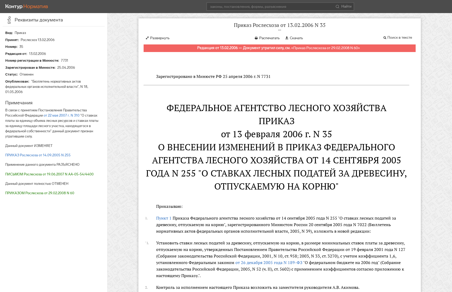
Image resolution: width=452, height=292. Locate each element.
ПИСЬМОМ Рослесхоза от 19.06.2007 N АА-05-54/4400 (49, 174)
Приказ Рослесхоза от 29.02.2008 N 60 (325, 48)
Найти (346, 6)
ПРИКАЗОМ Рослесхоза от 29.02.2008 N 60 (39, 193)
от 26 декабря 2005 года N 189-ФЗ (268, 262)
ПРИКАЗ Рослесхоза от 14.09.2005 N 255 (38, 155)
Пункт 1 (164, 218)
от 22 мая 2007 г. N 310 (62, 115)
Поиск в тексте (399, 37)
